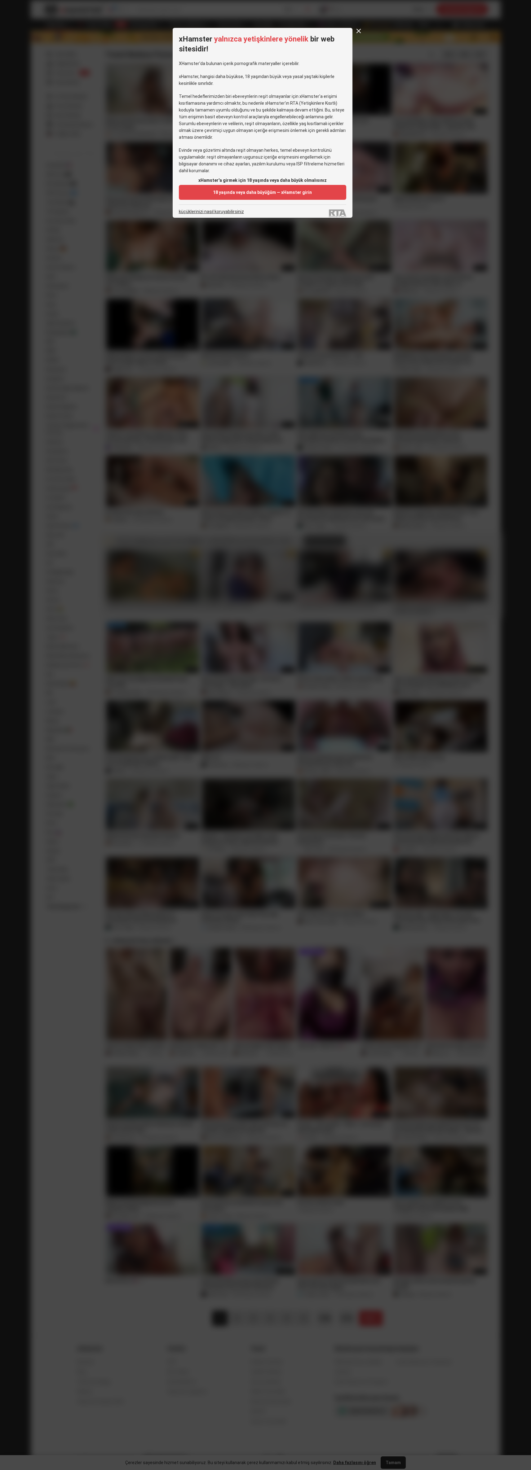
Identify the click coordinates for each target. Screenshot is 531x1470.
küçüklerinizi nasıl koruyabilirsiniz (211, 211)
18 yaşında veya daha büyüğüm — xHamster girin (262, 192)
